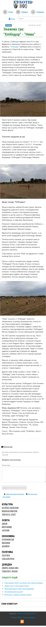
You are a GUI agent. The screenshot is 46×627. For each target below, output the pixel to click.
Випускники (7, 527)
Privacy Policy (16, 617)
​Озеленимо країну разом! (13, 592)
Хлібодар (14, 46)
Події (10, 11)
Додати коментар (14, 487)
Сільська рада (8, 559)
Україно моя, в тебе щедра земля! (16, 586)
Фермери (5, 546)
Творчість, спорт (9, 514)
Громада (40, 11)
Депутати (6, 555)
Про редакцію (29, 617)
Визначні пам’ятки (9, 511)
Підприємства (8, 539)
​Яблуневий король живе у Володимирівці (19, 589)
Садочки (5, 530)
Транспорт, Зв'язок (10, 571)
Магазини (6, 543)
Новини (24, 11)
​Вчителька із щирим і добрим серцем (17, 595)
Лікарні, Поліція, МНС (10, 568)
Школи (4, 524)
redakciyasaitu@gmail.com (27, 613)
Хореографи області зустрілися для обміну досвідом (23, 583)
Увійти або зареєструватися (15, 494)
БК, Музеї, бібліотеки (10, 508)
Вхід (13, 19)
